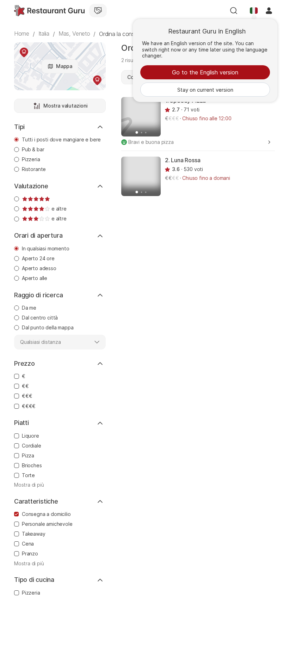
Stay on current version (205, 89)
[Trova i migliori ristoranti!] (49, 10)
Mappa (64, 66)
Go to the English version (205, 72)
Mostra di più (29, 484)
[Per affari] (98, 11)
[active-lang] (253, 11)
